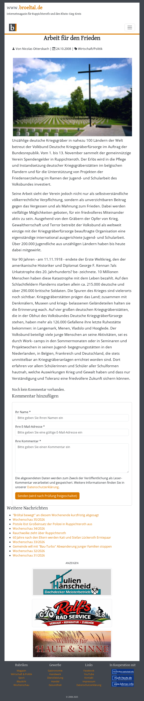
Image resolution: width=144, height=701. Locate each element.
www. (25, 7)
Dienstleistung (55, 677)
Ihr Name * (23, 412)
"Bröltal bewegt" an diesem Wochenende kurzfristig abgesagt (56, 515)
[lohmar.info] (122, 684)
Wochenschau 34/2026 (29, 528)
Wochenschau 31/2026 (29, 555)
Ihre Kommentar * (28, 441)
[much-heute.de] (122, 678)
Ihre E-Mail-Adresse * (30, 427)
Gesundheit (55, 685)
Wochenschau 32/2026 (29, 551)
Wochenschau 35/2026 (29, 519)
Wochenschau (21, 685)
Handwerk (55, 674)
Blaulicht (21, 681)
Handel (55, 681)
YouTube (89, 674)
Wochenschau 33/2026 (29, 542)
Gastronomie (55, 670)
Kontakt (88, 677)
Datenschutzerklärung (43, 487)
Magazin (21, 670)
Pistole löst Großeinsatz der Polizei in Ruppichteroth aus (52, 524)
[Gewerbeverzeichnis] (72, 582)
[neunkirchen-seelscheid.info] (122, 671)
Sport (21, 677)
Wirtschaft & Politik (21, 674)
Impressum (88, 681)
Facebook (88, 670)
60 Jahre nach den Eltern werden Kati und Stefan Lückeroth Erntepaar (62, 537)
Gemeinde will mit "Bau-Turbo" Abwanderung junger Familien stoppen (62, 546)
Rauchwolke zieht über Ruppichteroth (39, 533)
